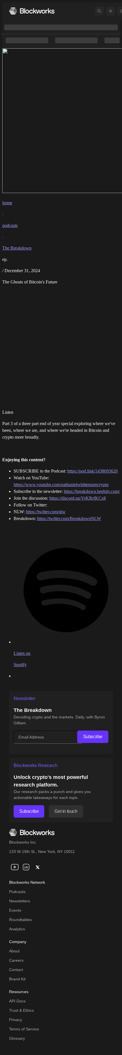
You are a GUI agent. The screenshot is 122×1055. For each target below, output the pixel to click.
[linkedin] (26, 867)
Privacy (15, 1019)
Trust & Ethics (21, 1010)
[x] (37, 867)
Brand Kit (17, 979)
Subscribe (92, 736)
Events (15, 910)
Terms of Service (24, 1029)
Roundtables (20, 919)
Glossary (17, 1038)
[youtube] (14, 867)
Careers (16, 960)
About (14, 951)
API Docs (17, 1001)
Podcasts (17, 891)
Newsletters (19, 901)
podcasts (10, 225)
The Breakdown (16, 248)
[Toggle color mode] (110, 11)
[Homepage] (31, 10)
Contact (16, 969)
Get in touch (65, 811)
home (7, 202)
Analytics (17, 929)
